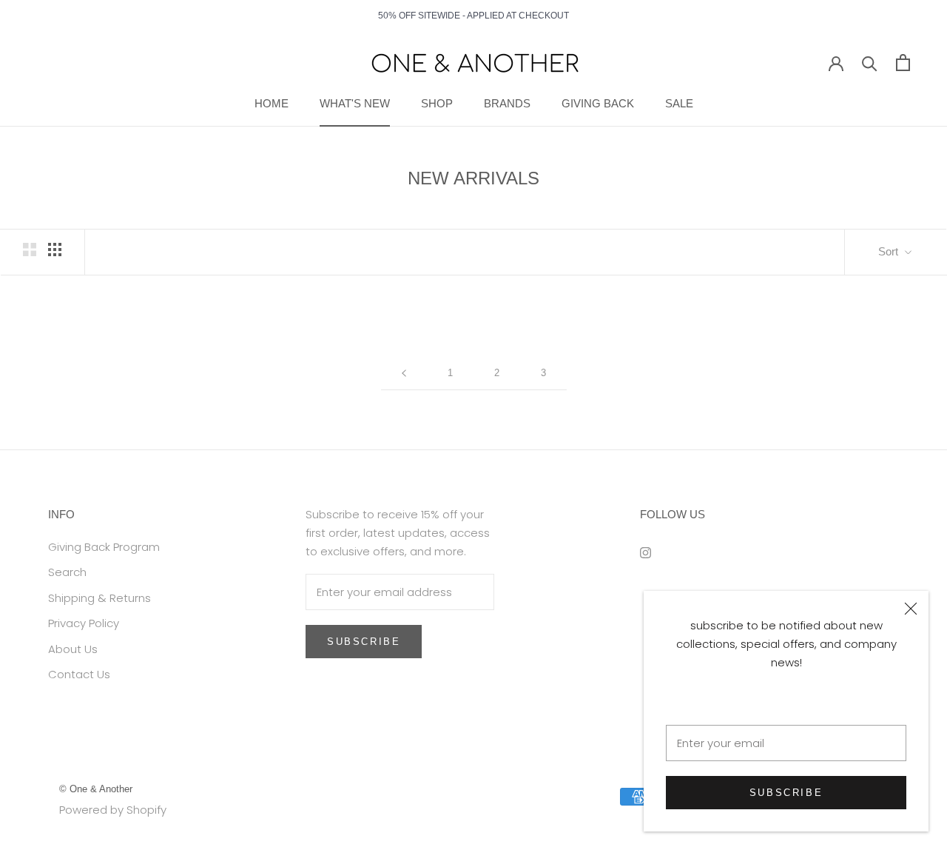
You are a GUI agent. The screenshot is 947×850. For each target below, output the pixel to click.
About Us (73, 649)
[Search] (869, 62)
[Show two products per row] (29, 249)
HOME (272, 103)
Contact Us (79, 674)
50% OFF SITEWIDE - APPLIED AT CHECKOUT (473, 15)
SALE (679, 103)
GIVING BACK (598, 103)
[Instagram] (645, 552)
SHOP (437, 103)
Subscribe (786, 792)
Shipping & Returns (99, 598)
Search (67, 572)
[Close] (910, 608)
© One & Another (95, 788)
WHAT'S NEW (355, 103)
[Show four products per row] (54, 249)
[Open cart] (903, 62)
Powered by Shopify (112, 809)
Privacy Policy (83, 623)
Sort (889, 251)
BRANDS (507, 103)
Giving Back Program (104, 547)
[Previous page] (404, 373)
